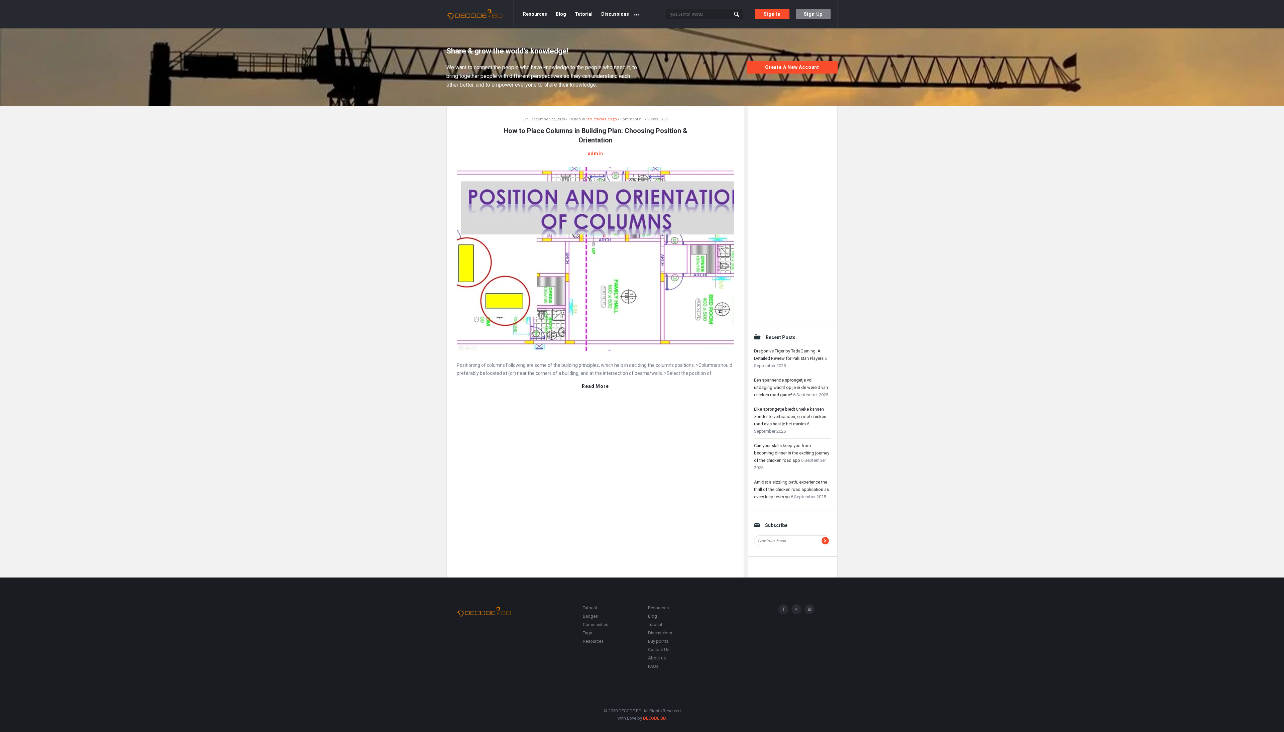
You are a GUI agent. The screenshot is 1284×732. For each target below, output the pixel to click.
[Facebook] (783, 609)
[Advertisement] (792, 212)
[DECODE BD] (480, 14)
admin (595, 153)
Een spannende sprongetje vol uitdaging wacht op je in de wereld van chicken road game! (791, 387)
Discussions (615, 14)
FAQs (653, 666)
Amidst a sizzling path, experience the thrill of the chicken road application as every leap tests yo (791, 489)
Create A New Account (792, 67)
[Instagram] (810, 609)
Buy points (658, 641)
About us (657, 657)
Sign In (772, 14)
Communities (595, 624)
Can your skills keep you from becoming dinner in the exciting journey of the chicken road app (791, 453)
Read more (595, 386)
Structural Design (601, 118)
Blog (561, 14)
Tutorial (584, 14)
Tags (587, 632)
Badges (590, 616)
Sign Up (813, 14)
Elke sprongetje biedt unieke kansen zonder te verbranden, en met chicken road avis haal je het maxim (790, 416)
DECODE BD (654, 718)
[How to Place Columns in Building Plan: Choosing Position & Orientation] (595, 258)
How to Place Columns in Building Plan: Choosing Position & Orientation (595, 135)
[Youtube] (796, 609)
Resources (535, 14)
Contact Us (658, 649)
